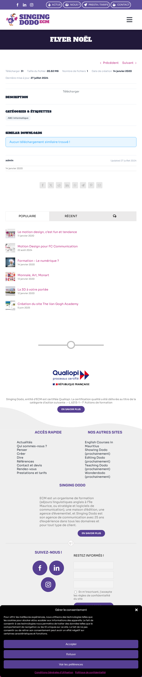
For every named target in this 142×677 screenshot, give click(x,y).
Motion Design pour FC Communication (48, 246)
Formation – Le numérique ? (38, 261)
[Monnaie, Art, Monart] (10, 274)
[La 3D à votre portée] (10, 288)
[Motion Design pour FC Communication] (10, 245)
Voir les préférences (71, 664)
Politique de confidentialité (90, 672)
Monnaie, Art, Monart (33, 275)
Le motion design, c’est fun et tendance (47, 232)
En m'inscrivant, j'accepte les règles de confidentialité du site (93, 595)
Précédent (111, 63)
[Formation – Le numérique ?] (10, 259)
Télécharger (71, 91)
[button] (136, 610)
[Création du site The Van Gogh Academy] (10, 303)
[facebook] (17, 4)
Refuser (71, 654)
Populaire (27, 216)
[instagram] (31, 4)
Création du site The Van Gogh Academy (48, 304)
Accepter (71, 644)
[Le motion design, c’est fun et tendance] (10, 231)
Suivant (127, 63)
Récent (71, 216)
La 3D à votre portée (33, 289)
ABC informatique (18, 118)
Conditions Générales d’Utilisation (54, 672)
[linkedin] (24, 4)
